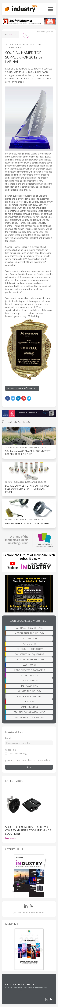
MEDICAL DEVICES (30, 680)
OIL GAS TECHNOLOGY (29, 691)
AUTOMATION (29, 638)
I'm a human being (17, 753)
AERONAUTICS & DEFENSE (29, 627)
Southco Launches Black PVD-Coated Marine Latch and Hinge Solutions (28, 830)
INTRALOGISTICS (29, 675)
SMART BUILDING (30, 706)
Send (29, 767)
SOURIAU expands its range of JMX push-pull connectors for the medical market (27, 488)
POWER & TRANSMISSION (30, 696)
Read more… (10, 838)
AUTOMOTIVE (29, 643)
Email (8, 738)
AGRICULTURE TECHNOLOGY (29, 633)
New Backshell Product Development (27, 523)
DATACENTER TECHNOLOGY (29, 659)
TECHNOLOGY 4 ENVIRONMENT (30, 712)
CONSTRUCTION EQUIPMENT (29, 654)
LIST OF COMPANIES (15, 990)
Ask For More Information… (23, 388)
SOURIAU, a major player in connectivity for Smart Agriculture (28, 452)
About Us (10, 984)
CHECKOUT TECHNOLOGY (30, 649)
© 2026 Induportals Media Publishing (26, 987)
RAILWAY (29, 701)
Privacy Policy (26, 984)
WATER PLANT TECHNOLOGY (29, 717)
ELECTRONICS (30, 664)
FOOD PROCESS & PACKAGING (29, 670)
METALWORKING (29, 685)
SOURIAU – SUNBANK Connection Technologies (25, 447)
